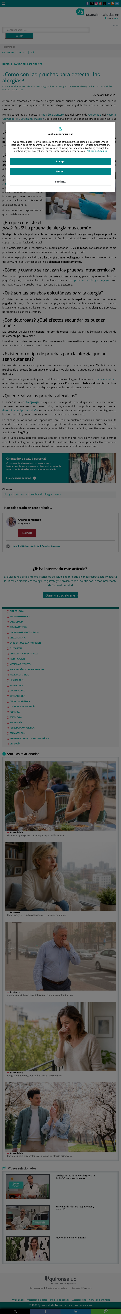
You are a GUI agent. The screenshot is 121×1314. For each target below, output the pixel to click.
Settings (60, 181)
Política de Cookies (96, 151)
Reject (60, 171)
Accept (60, 161)
